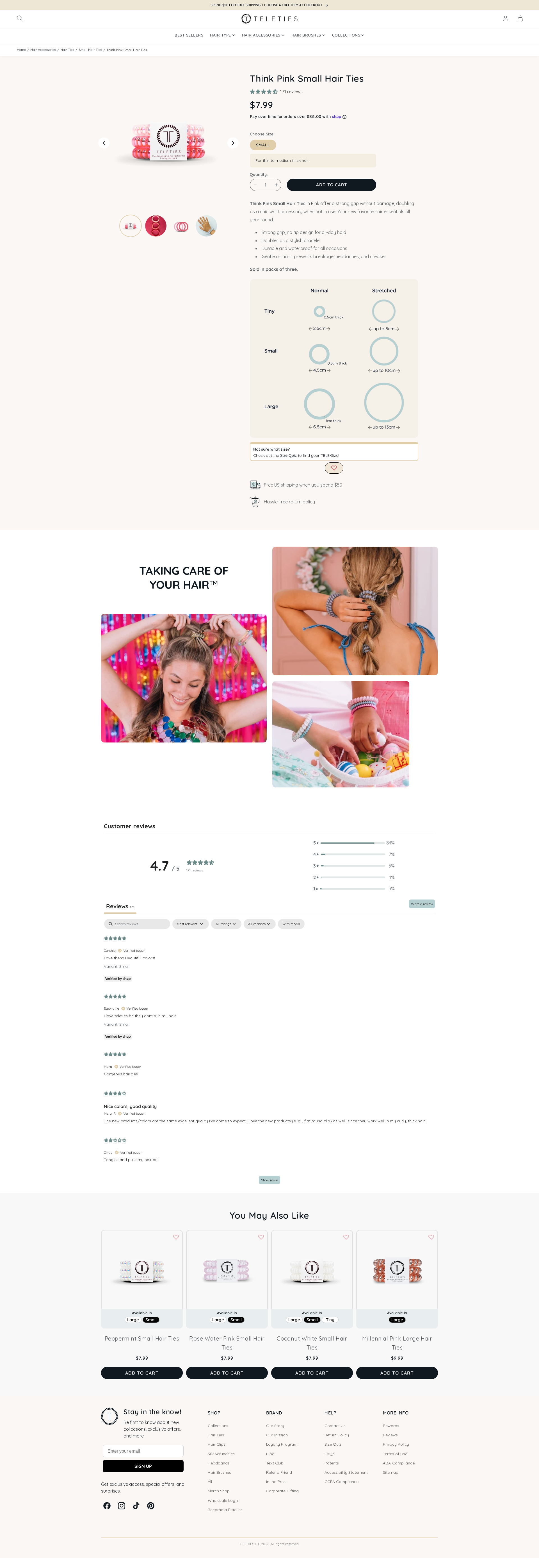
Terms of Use (395, 1453)
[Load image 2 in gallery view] (156, 226)
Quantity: (259, 174)
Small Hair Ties (90, 49)
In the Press (276, 1481)
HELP (330, 1413)
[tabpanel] (269, 1054)
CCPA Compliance (341, 1481)
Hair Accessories (43, 49)
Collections (218, 1425)
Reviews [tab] (120, 906)
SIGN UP (143, 1466)
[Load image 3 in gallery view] (181, 226)
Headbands (219, 1463)
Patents (332, 1463)
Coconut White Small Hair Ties (312, 1343)
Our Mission (277, 1434)
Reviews (390, 1434)
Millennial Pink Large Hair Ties (397, 1343)
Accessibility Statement (346, 1472)
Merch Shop (219, 1490)
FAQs (330, 1453)
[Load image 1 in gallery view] (130, 226)
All (210, 1481)
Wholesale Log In (223, 1500)
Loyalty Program (282, 1444)
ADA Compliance (399, 1463)
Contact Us (335, 1425)
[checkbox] (291, 924)
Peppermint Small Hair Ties (142, 1338)
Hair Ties (67, 49)
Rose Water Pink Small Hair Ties (227, 1343)
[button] (20, 18)
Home (21, 49)
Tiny (330, 1319)
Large (133, 1319)
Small (263, 144)
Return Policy (337, 1434)
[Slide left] (103, 143)
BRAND (274, 1413)
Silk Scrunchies (221, 1453)
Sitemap (390, 1472)
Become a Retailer (225, 1509)
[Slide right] (233, 143)
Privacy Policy (396, 1444)
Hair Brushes (219, 1472)
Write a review (422, 904)
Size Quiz (288, 455)
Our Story (275, 1425)
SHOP (214, 1413)
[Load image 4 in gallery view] (206, 226)
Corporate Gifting (282, 1490)
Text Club (275, 1463)
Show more (269, 1180)
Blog (270, 1453)
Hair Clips (216, 1444)
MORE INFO (395, 1413)
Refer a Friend (279, 1472)
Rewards (391, 1425)
